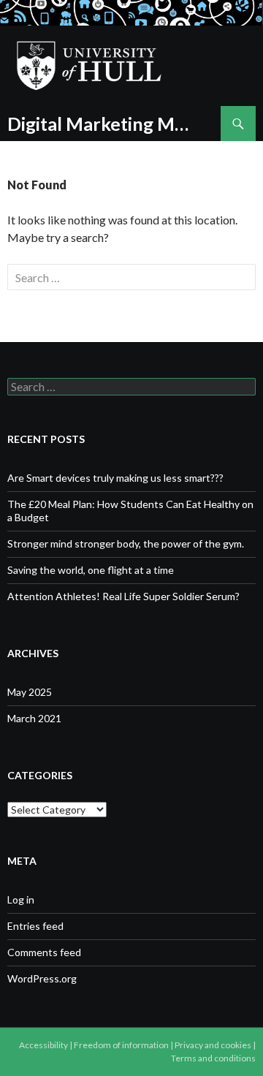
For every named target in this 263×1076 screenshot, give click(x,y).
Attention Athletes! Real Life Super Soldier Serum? (123, 596)
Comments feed (44, 952)
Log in (20, 899)
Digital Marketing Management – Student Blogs (100, 123)
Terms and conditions (213, 1058)
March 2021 (34, 718)
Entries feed (35, 926)
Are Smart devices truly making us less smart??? (115, 477)
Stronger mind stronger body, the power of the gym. (125, 543)
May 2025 (29, 692)
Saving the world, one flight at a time (90, 570)
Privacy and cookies (213, 1044)
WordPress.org (42, 978)
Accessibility (43, 1044)
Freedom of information (121, 1044)
